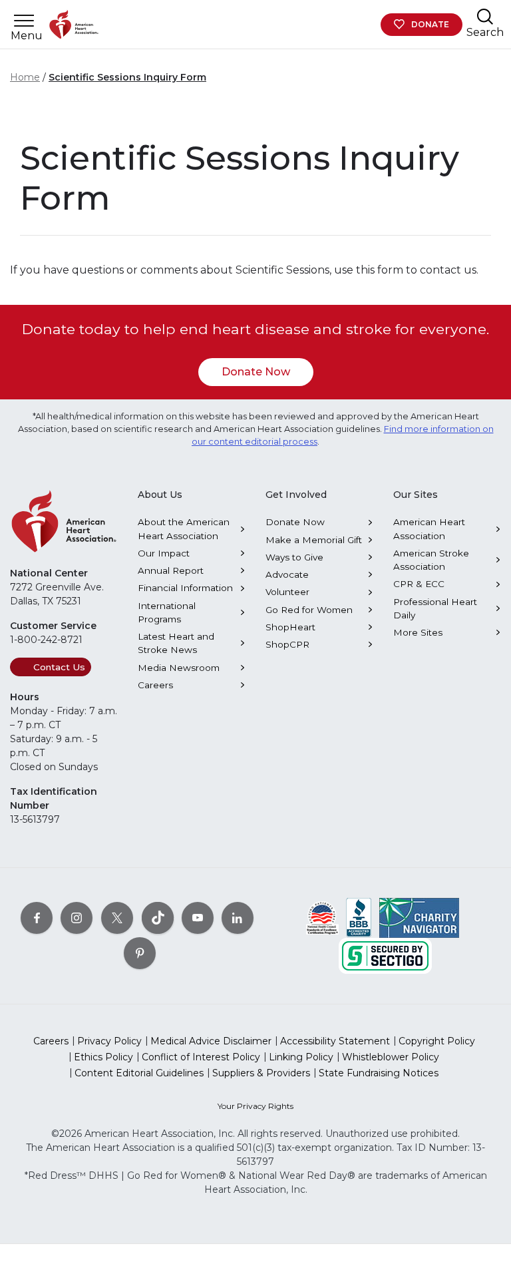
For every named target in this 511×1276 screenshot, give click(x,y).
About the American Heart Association (184, 528)
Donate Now (256, 371)
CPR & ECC (418, 583)
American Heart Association (429, 528)
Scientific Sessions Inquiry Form (127, 77)
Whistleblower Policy (390, 1057)
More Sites (417, 632)
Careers (155, 685)
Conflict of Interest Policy (201, 1057)
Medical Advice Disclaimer (210, 1041)
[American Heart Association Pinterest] (139, 953)
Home (25, 77)
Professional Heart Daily (435, 608)
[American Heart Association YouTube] (197, 918)
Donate (430, 24)
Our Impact (164, 553)
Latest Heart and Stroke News (176, 643)
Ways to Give (294, 557)
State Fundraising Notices (378, 1073)
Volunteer (287, 591)
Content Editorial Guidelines (139, 1073)
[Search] (485, 16)
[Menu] (24, 21)
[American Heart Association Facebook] (36, 918)
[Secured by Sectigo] (385, 955)
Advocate (287, 574)
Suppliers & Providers (261, 1073)
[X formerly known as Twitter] (117, 918)
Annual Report (171, 570)
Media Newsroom (179, 667)
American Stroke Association (431, 560)
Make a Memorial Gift (313, 539)
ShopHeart (290, 627)
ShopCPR (287, 644)
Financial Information (185, 587)
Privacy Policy (109, 1041)
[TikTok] (157, 918)
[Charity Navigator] (419, 917)
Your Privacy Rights (255, 1106)
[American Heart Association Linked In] (237, 918)
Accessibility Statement (335, 1041)
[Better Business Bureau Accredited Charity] (359, 917)
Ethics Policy (103, 1057)
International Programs (167, 612)
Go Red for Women (309, 609)
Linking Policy (301, 1057)
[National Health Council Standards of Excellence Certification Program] (322, 917)
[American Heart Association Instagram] (76, 918)
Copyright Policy (437, 1041)
